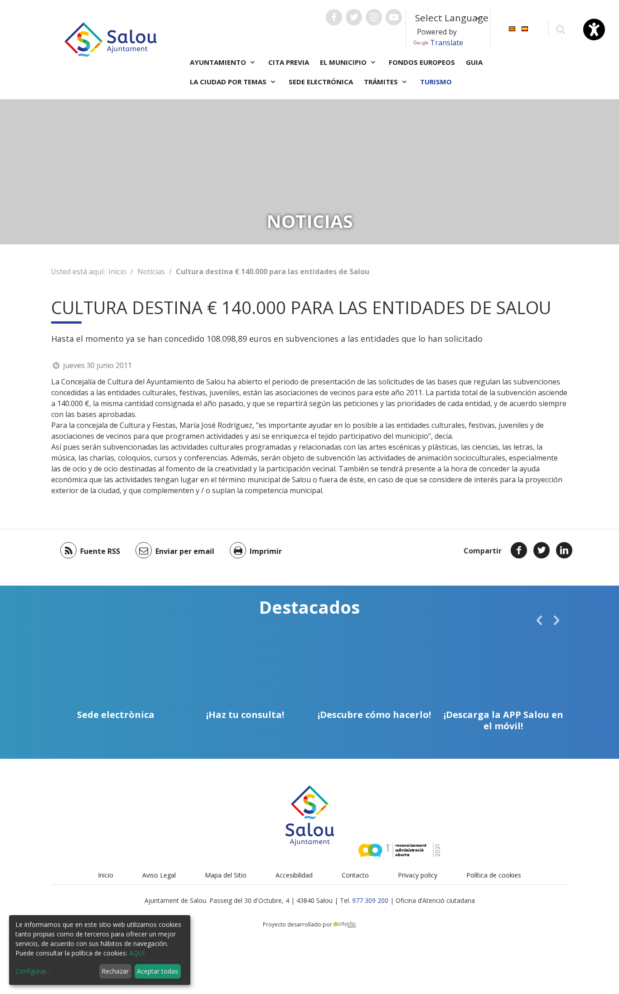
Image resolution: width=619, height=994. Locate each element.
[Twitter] (541, 550)
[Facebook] (519, 550)
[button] (539, 620)
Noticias (151, 271)
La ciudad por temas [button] (229, 81)
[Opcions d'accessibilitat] (594, 29)
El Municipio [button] (344, 62)
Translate (446, 43)
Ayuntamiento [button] (219, 62)
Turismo (436, 81)
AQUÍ (137, 953)
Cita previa (288, 62)
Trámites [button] (382, 81)
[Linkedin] (564, 550)
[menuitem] (512, 28)
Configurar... (32, 971)
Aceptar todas (157, 971)
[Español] (525, 28)
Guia (474, 62)
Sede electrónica (321, 81)
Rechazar (115, 971)
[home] (110, 39)
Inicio (117, 271)
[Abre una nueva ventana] (334, 17)
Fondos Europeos (422, 62)
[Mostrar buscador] (560, 28)
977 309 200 (370, 900)
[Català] (512, 28)
